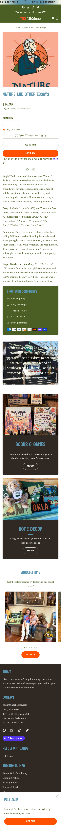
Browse (30, 466)
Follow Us (30, 655)
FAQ (5, 791)
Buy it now (30, 153)
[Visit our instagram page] (28, 7)
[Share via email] (34, 169)
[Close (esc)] (57, 796)
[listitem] (30, 12)
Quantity (8, 118)
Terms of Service (11, 787)
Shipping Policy (11, 777)
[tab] (24, 647)
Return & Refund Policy (15, 773)
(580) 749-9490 (11, 709)
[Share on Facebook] (27, 169)
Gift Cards (8, 756)
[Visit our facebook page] (23, 7)
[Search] (57, 18)
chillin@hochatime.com (15, 704)
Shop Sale (30, 821)
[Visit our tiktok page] (32, 7)
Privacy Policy (10, 782)
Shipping (6, 108)
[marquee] (30, 2)
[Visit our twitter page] (37, 7)
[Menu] (4, 18)
